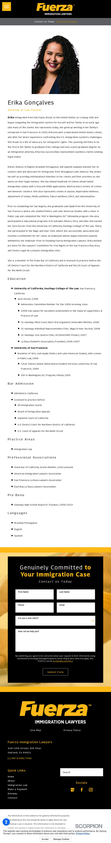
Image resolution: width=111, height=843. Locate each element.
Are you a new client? (28, 618)
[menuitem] (29, 777)
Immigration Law (17, 785)
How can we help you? (28, 631)
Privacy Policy (72, 730)
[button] (6, 822)
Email (61, 605)
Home (11, 776)
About (11, 781)
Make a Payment (17, 789)
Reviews (12, 793)
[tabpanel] (55, 318)
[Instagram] (91, 790)
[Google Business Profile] (72, 790)
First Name (23, 592)
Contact (13, 798)
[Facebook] (82, 790)
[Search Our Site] (99, 772)
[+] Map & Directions (20, 758)
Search (67, 772)
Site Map (35, 730)
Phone (21, 605)
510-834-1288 (67, 21)
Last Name (64, 592)
